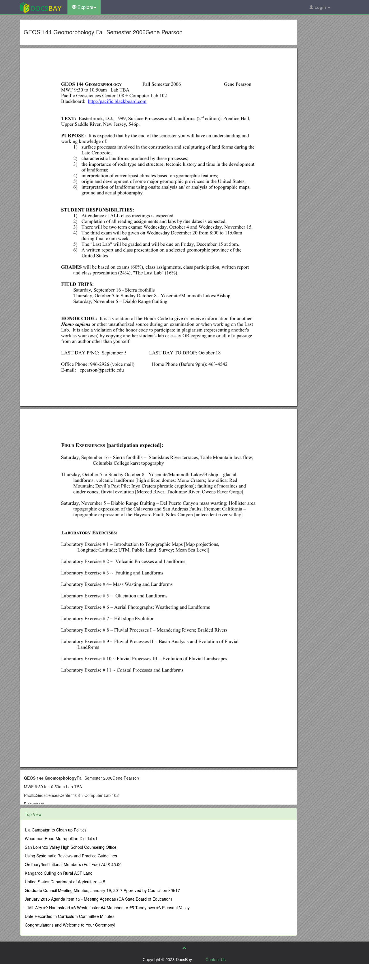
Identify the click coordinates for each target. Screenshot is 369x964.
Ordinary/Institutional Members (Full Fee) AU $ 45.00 (73, 864)
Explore (84, 7)
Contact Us (216, 959)
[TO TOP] (184, 948)
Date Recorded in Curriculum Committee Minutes (69, 916)
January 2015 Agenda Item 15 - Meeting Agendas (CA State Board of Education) (98, 899)
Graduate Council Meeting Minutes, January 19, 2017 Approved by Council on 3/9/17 (102, 890)
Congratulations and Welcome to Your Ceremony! (70, 925)
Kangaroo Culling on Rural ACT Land (59, 873)
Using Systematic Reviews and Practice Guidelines (71, 856)
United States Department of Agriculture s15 (65, 881)
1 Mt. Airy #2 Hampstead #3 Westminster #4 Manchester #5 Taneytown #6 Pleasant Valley (107, 907)
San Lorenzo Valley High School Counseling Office (70, 847)
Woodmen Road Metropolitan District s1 (61, 838)
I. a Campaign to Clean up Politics (55, 830)
